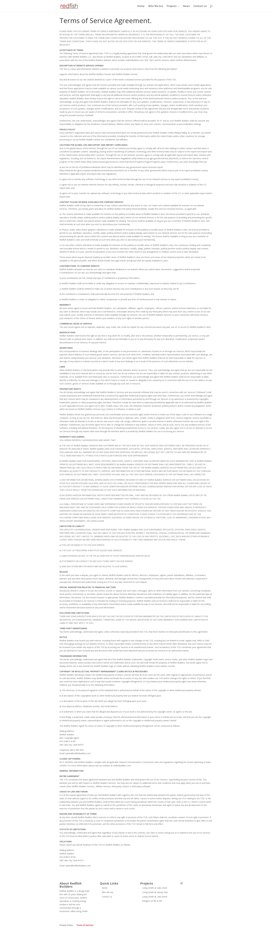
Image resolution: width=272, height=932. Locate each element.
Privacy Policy (180, 132)
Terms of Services (84, 925)
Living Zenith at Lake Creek (154, 888)
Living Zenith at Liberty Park (155, 892)
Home (140, 6)
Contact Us (200, 6)
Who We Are (155, 6)
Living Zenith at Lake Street (154, 896)
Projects (172, 6)
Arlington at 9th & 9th (152, 901)
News (186, 6)
